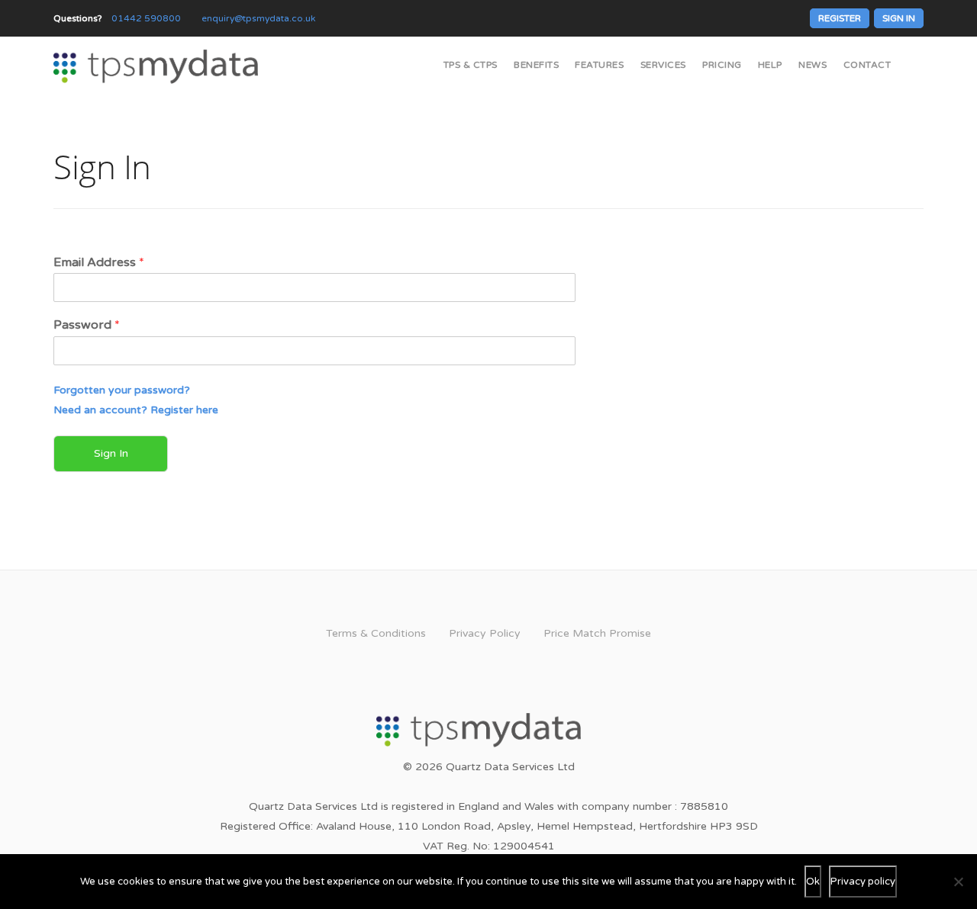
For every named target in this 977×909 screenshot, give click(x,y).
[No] (958, 881)
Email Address (98, 262)
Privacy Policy (485, 633)
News (812, 64)
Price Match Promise (597, 633)
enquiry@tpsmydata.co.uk (258, 18)
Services (663, 64)
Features (599, 64)
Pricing (722, 64)
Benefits (536, 64)
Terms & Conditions (376, 633)
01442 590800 (146, 18)
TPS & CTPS (470, 64)
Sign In (898, 18)
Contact (867, 64)
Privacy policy (862, 881)
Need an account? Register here (135, 409)
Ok (813, 881)
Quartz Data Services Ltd (510, 766)
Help (770, 64)
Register (839, 18)
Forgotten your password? (121, 390)
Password (86, 324)
